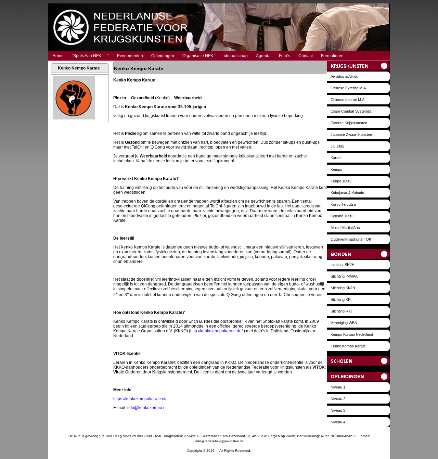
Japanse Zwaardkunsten (351, 134)
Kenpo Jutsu (341, 181)
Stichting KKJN (343, 288)
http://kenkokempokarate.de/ (216, 331)
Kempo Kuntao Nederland (352, 334)
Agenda (263, 55)
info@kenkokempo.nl (147, 407)
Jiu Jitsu (337, 146)
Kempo (336, 169)
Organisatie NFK (197, 55)
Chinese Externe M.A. (349, 88)
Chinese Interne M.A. (348, 100)
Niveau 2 (338, 399)
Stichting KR (341, 299)
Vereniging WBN (344, 323)
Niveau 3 (338, 410)
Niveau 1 (338, 387)
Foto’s (284, 55)
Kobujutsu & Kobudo (347, 193)
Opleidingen (162, 55)
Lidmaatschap (234, 55)
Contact (305, 55)
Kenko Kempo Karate (348, 346)
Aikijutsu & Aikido (344, 76)
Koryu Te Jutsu (343, 204)
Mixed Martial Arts (345, 228)
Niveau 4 (338, 422)
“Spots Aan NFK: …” (90, 55)
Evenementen (130, 55)
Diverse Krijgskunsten (349, 123)
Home (58, 55)
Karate (336, 158)
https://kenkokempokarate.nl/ (139, 398)
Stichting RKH (342, 311)
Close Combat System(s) (352, 111)
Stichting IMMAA (344, 276)
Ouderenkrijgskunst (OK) (352, 239)
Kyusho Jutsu (342, 216)
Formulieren (332, 55)
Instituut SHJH (343, 265)
